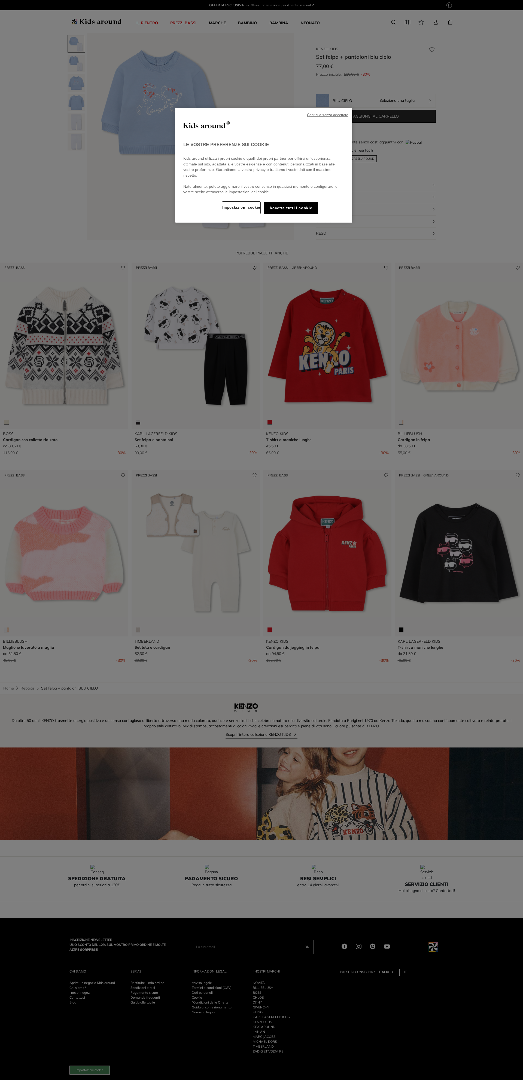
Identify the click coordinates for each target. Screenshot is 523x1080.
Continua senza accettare (327, 115)
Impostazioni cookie (241, 207)
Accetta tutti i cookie (290, 208)
